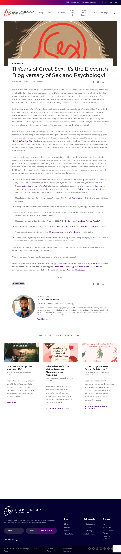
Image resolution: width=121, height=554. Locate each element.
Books (51, 13)
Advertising (88, 531)
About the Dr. (73, 12)
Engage (104, 13)
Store (94, 13)
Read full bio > (43, 319)
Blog (41, 13)
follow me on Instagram (89, 189)
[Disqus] (60, 464)
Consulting (87, 527)
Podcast (62, 13)
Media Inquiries (89, 534)
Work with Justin (83, 12)
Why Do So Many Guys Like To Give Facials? (80, 221)
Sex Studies (107, 527)
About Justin (68, 534)
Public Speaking (89, 524)
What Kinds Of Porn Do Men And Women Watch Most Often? (78, 226)
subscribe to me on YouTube (35, 186)
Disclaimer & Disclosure (67, 550)
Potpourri (17, 63)
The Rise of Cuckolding (71, 198)
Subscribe (46, 531)
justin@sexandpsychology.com (83, 2)
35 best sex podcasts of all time (63, 232)
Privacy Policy (50, 550)
